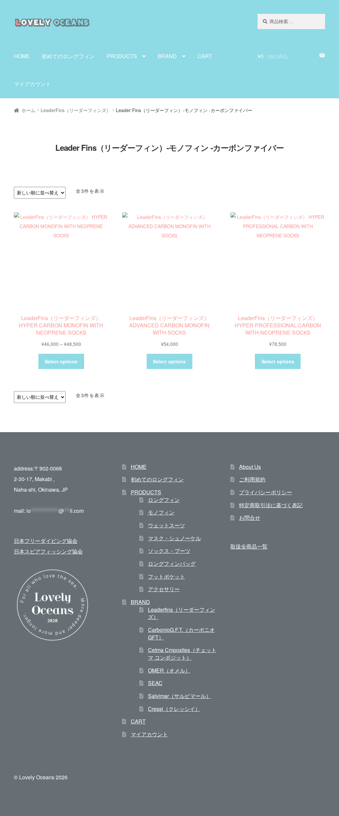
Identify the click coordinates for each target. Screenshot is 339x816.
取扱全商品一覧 (248, 546)
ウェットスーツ (166, 525)
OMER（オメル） (169, 670)
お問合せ (249, 517)
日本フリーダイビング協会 (45, 541)
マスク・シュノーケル (174, 538)
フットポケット (166, 576)
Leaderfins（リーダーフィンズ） (181, 613)
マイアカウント (32, 84)
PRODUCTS (122, 56)
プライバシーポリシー (265, 492)
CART (204, 56)
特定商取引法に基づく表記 (271, 505)
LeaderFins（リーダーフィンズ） (76, 110)
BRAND (167, 56)
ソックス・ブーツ (169, 550)
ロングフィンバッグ (172, 563)
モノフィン (161, 512)
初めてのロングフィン (68, 56)
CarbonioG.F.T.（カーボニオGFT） (181, 633)
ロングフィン (164, 500)
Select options (61, 361)
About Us (250, 466)
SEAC (155, 683)
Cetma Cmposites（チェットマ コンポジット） (182, 653)
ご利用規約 (252, 479)
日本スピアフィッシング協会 (48, 551)
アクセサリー (164, 589)
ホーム (28, 110)
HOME (22, 56)
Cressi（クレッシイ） (174, 709)
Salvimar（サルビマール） (179, 696)
